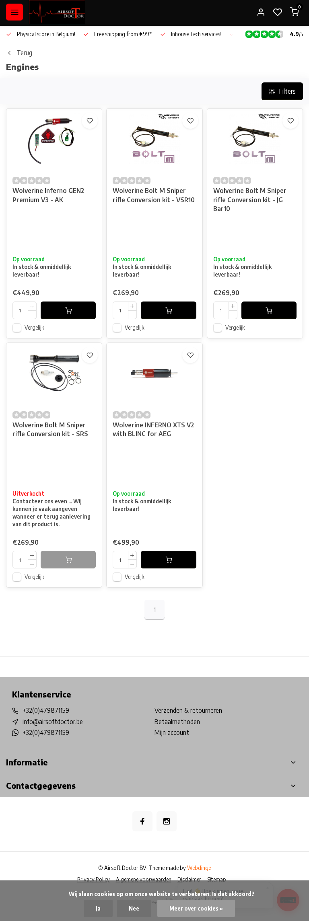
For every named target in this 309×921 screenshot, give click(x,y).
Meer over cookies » (196, 908)
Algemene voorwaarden (143, 879)
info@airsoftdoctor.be (53, 722)
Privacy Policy (93, 879)
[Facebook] (142, 821)
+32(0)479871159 (46, 710)
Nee (134, 908)
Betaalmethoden (177, 722)
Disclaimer (189, 879)
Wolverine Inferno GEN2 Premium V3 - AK (48, 195)
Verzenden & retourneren (188, 710)
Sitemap (216, 879)
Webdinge (199, 867)
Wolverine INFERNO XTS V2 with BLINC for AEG (153, 429)
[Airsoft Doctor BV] (57, 12)
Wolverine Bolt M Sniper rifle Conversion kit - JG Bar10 (249, 200)
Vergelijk (34, 327)
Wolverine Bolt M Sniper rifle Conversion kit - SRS (50, 429)
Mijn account (171, 732)
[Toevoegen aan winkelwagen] (68, 310)
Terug (24, 53)
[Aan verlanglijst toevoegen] (90, 121)
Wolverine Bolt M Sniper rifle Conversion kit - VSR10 (154, 195)
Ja (98, 908)
